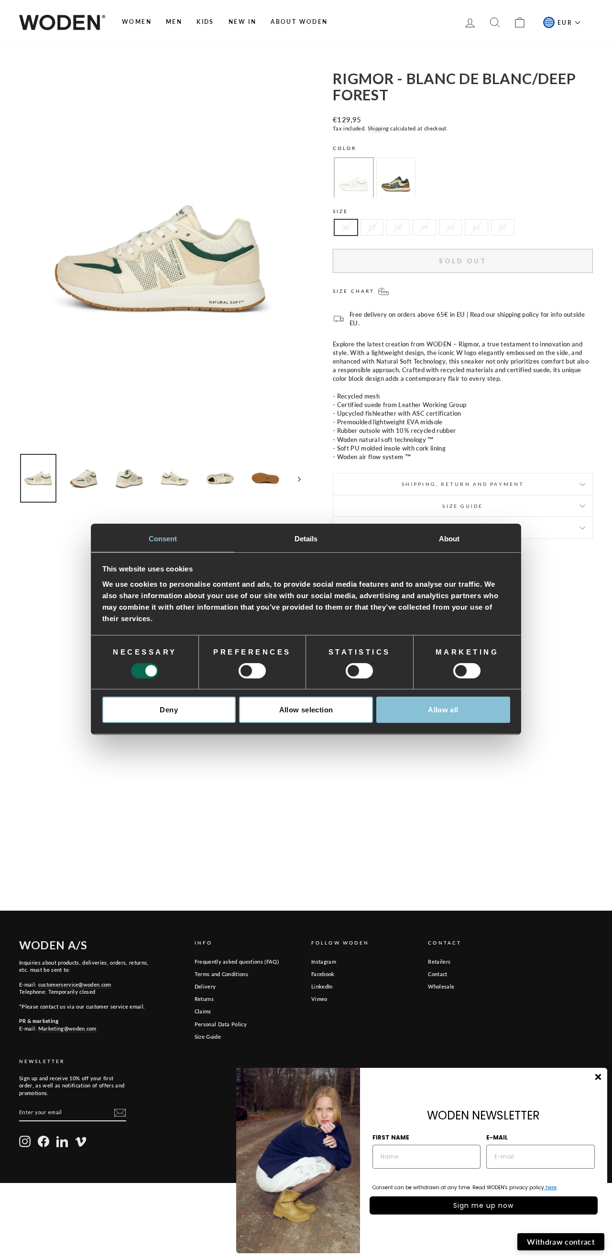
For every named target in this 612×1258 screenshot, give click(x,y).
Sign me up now (483, 1205)
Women (137, 21)
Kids (205, 21)
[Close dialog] (598, 1077)
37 (372, 227)
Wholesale (441, 986)
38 (398, 227)
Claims (203, 1011)
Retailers (439, 961)
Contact (437, 974)
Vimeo (319, 999)
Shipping (378, 128)
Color (345, 148)
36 (346, 227)
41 (476, 227)
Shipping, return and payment (463, 484)
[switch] (252, 670)
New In (242, 21)
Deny (169, 710)
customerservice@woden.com (74, 984)
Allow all (443, 710)
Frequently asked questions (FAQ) (237, 961)
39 (424, 227)
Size (340, 211)
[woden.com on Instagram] (25, 1141)
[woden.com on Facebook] (43, 1141)
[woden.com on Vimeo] (81, 1141)
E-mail (497, 1137)
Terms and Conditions (222, 974)
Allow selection (306, 710)
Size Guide (208, 1036)
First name (390, 1137)
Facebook (323, 974)
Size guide (462, 506)
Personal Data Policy (221, 1024)
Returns (204, 999)
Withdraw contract (561, 1241)
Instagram (323, 961)
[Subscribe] (120, 1112)
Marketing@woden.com (67, 1028)
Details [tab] (306, 538)
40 (451, 227)
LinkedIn (322, 986)
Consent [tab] (163, 538)
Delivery (205, 986)
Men (174, 21)
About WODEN (299, 21)
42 (503, 227)
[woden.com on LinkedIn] (62, 1141)
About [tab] (449, 538)
